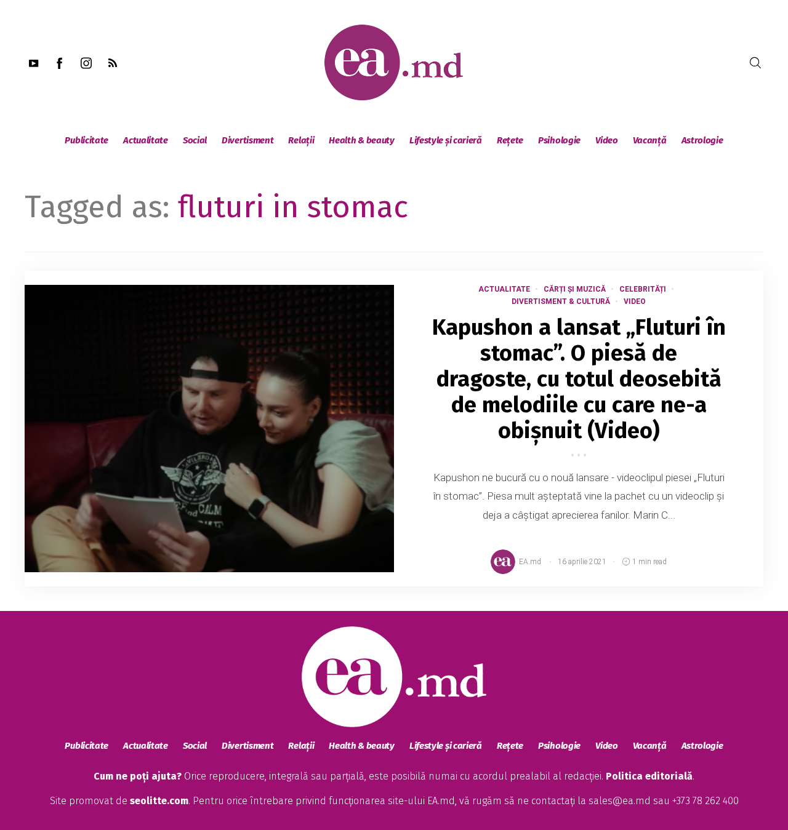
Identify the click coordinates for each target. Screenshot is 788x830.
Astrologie (702, 140)
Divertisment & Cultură (561, 301)
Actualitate (145, 140)
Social (195, 140)
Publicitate (86, 140)
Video (606, 140)
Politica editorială (649, 776)
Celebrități (642, 289)
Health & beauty (362, 140)
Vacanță (650, 140)
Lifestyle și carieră (445, 140)
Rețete (510, 140)
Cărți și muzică (575, 289)
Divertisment (247, 140)
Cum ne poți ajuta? (138, 776)
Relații (301, 140)
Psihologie (559, 140)
